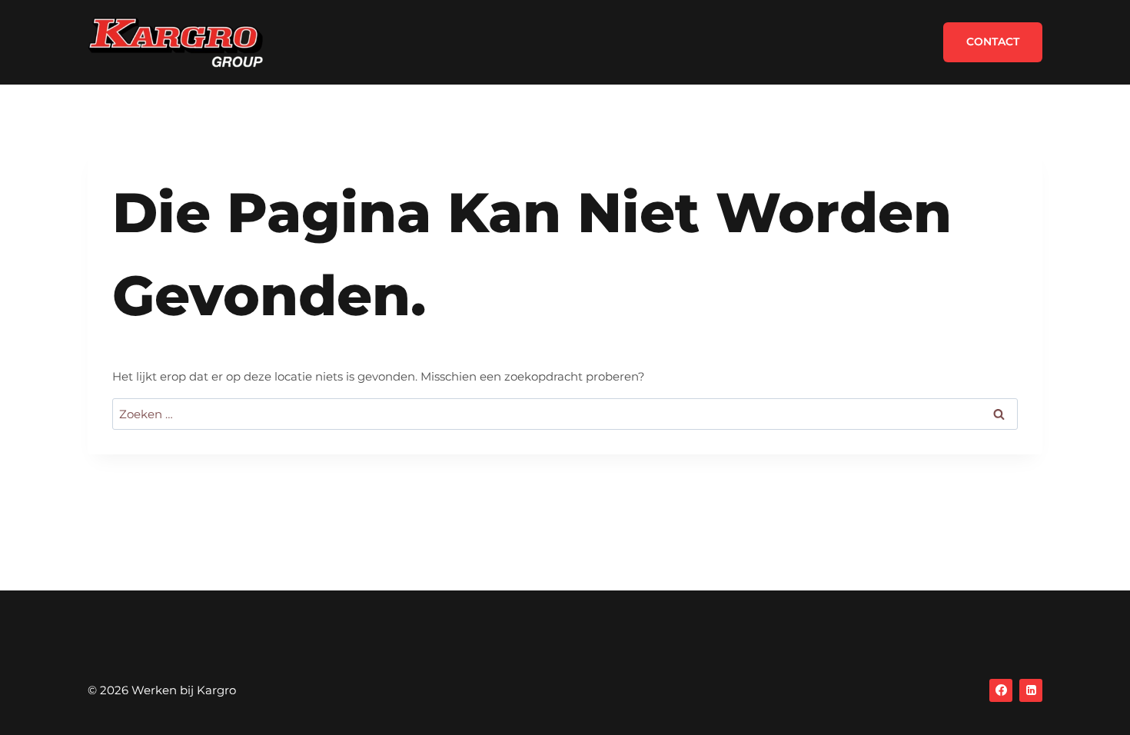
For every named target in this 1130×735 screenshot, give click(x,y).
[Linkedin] (1030, 690)
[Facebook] (1000, 690)
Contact (992, 41)
